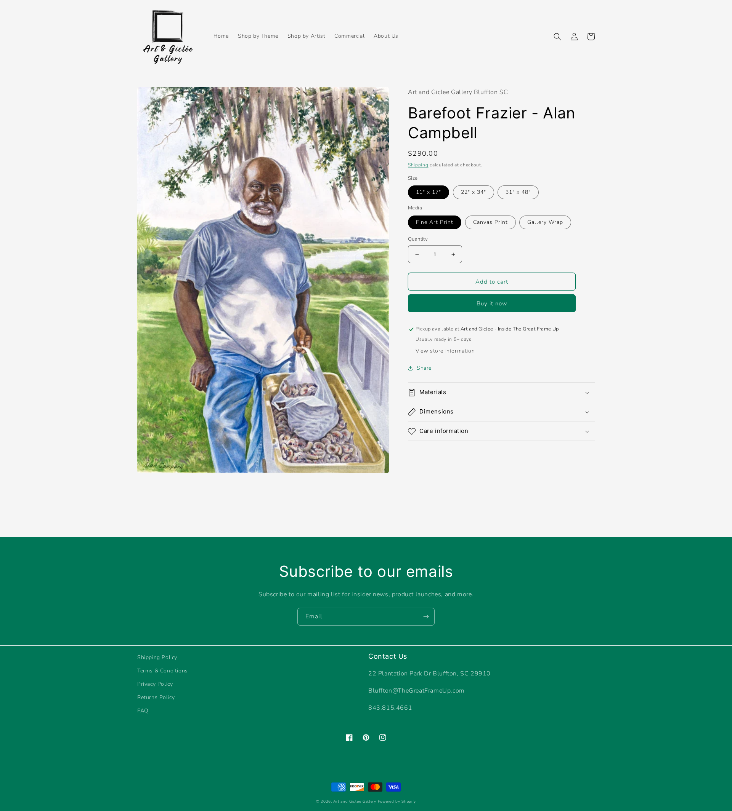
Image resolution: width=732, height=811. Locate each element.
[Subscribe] (425, 617)
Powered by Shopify (397, 801)
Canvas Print (490, 222)
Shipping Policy (157, 657)
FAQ (143, 710)
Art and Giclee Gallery (354, 801)
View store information (445, 351)
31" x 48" (518, 192)
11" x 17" (428, 192)
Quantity (418, 239)
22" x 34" (473, 192)
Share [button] (424, 368)
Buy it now (492, 304)
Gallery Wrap (545, 222)
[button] (557, 36)
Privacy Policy (155, 684)
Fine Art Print (434, 222)
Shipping (418, 165)
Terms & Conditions (162, 670)
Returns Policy (156, 697)
